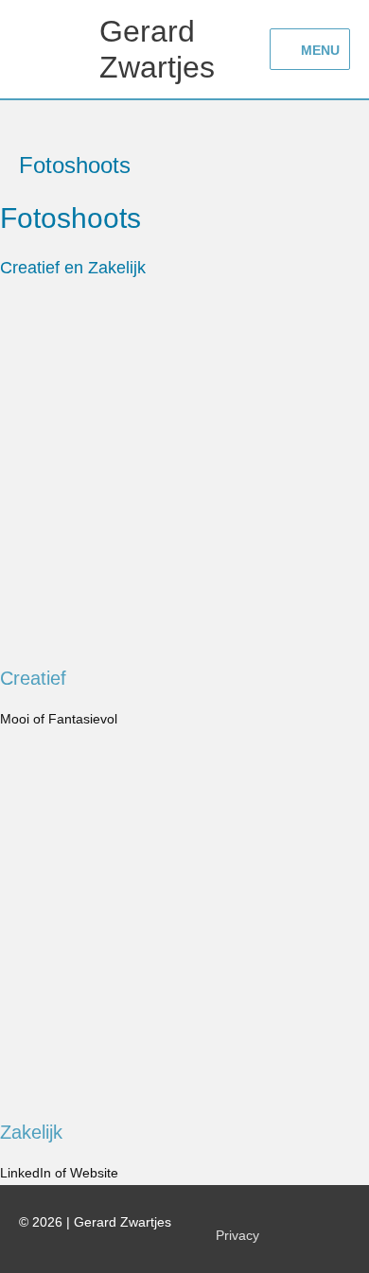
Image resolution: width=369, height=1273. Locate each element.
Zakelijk (31, 1132)
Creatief (33, 678)
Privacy (237, 1236)
